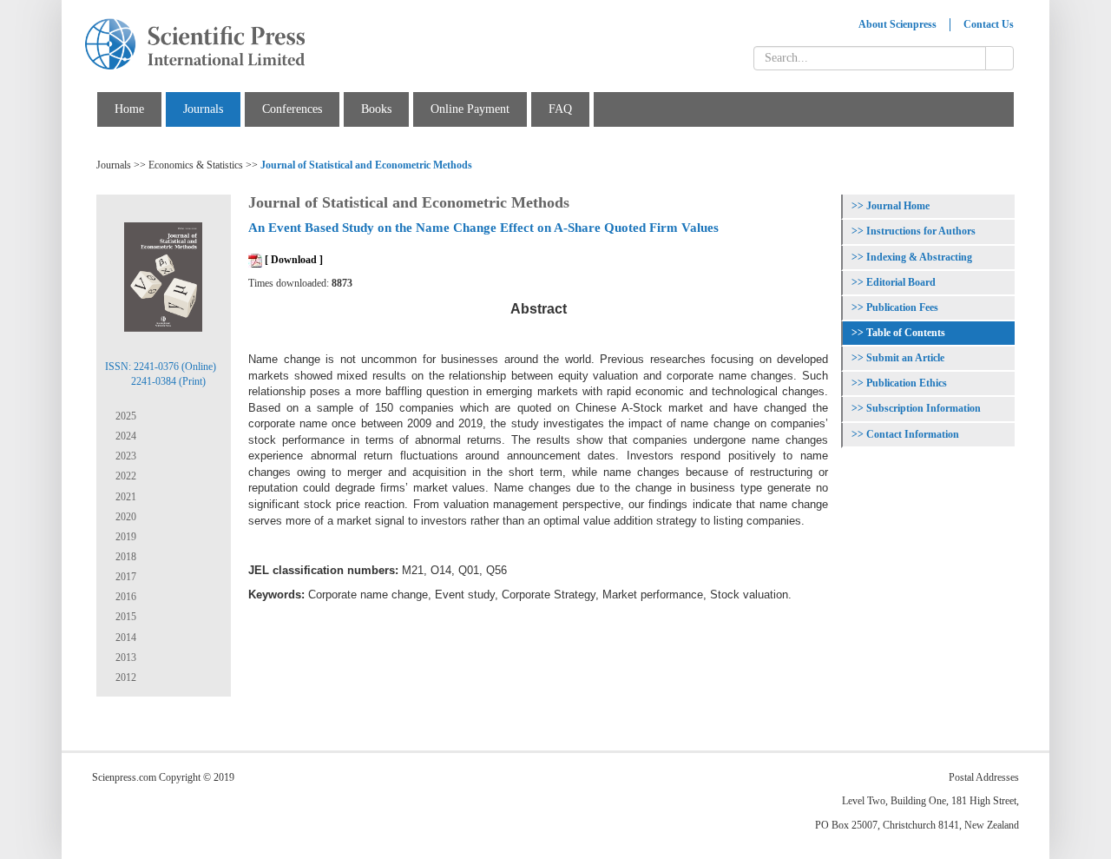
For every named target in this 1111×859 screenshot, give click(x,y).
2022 (124, 476)
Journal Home (898, 206)
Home (129, 109)
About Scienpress (897, 24)
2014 (124, 637)
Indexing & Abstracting (919, 257)
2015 (124, 617)
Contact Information (912, 434)
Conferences (292, 109)
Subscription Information (923, 408)
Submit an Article (905, 358)
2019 (124, 537)
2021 (124, 497)
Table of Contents (905, 333)
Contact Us (988, 24)
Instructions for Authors (921, 231)
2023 (124, 456)
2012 (124, 677)
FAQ (560, 109)
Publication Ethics (906, 383)
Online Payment (470, 109)
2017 (124, 577)
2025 (124, 416)
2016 (124, 597)
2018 (124, 557)
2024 (124, 436)
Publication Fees (902, 307)
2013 (124, 657)
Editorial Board (901, 282)
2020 (124, 517)
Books (376, 109)
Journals (203, 109)
